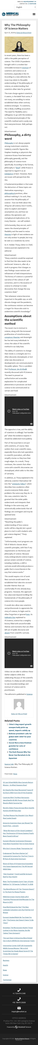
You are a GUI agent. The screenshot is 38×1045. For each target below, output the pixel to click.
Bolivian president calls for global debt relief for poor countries (20, 736)
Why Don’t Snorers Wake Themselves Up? (18, 848)
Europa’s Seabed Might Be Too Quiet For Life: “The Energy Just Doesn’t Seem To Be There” (18, 920)
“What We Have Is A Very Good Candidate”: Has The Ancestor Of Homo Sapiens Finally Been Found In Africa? (18, 833)
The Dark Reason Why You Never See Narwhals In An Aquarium (20, 755)
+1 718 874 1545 (32, 3)
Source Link (9, 764)
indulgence (9, 174)
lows (28, 614)
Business (6, 960)
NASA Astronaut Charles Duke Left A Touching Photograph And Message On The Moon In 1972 (18, 899)
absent (7, 633)
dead (18, 167)
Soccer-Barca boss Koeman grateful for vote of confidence (20, 745)
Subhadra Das (10, 617)
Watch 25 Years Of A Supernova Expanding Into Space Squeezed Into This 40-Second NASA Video (18, 866)
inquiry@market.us (29, 1)
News (15, 774)
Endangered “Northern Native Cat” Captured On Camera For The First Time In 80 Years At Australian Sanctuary (18, 856)
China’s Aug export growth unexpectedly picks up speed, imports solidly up (20, 727)
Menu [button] (34, 14)
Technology (7, 980)
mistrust (25, 67)
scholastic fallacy (19, 484)
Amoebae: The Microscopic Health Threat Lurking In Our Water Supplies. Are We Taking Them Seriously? (18, 930)
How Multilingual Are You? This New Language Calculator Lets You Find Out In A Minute (18, 910)
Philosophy (9, 143)
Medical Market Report (10, 14)
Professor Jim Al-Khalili (17, 369)
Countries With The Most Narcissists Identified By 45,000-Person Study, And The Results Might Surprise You (18, 800)
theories (8, 234)
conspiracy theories (12, 337)
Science (29, 694)
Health (5, 965)
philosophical (10, 193)
